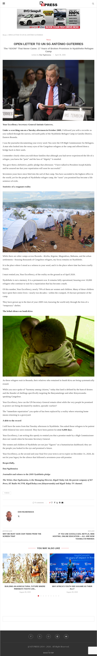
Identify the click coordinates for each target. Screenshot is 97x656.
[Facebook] (31, 636)
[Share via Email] (62, 503)
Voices (6, 493)
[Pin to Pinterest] (59, 503)
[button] (6, 575)
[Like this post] (52, 503)
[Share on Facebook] (54, 503)
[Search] (93, 4)
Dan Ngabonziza (45, 55)
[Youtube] (66, 636)
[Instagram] (48, 636)
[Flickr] (57, 636)
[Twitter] (39, 636)
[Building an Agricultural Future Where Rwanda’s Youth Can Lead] (25, 568)
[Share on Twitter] (57, 503)
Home (5, 35)
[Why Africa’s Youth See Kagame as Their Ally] (72, 568)
